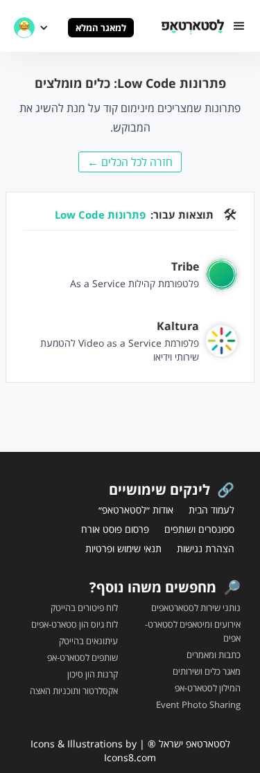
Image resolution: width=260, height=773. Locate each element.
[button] (239, 26)
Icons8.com (130, 757)
